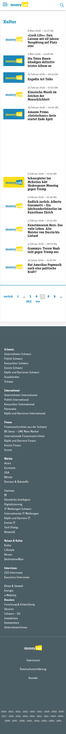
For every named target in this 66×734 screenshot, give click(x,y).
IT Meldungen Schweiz (17, 509)
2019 (54, 712)
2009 (60, 716)
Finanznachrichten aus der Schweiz (25, 427)
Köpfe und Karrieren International (24, 413)
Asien (7, 463)
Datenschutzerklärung (33, 669)
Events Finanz (12, 445)
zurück (8, 296)
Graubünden (11, 377)
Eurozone (9, 468)
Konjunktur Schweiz (16, 363)
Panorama (10, 409)
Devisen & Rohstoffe (16, 482)
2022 (32, 712)
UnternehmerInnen (15, 627)
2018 (61, 712)
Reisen (8, 554)
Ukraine (9, 609)
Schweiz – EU (12, 614)
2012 (39, 716)
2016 (11, 716)
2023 (25, 712)
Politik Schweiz (13, 358)
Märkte (8, 458)
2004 (36, 721)
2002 (51, 721)
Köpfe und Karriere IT (17, 518)
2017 (4, 716)
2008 (7, 721)
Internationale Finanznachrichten (24, 436)
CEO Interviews (13, 573)
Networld (9, 532)
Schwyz (8, 381)
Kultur (8, 545)
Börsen (8, 477)
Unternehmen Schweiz (17, 354)
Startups (9, 490)
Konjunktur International (19, 404)
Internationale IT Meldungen (21, 513)
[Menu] (5, 5)
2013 (32, 716)
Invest (8, 450)
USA (6, 472)
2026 (3, 712)
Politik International (16, 400)
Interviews (10, 568)
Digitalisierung (13, 504)
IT (5, 495)
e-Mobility (10, 595)
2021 (39, 712)
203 (28, 301)
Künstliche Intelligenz (17, 500)
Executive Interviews (16, 577)
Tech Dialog (11, 527)
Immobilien (11, 618)
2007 (14, 721)
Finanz (8, 422)
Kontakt (33, 678)
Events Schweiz (13, 368)
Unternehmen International (20, 395)
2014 (25, 716)
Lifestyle (9, 550)
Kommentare (11, 623)
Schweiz (9, 349)
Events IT (9, 523)
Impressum (33, 660)
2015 (18, 716)
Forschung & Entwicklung (19, 604)
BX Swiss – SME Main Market (21, 431)
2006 (22, 721)
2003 (44, 721)
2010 (53, 716)
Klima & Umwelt (13, 586)
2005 (29, 721)
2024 (18, 712)
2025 (10, 712)
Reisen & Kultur (13, 541)
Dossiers (9, 600)
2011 (46, 716)
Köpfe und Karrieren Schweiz (21, 372)
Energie (8, 590)
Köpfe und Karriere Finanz (20, 441)
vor (38, 301)
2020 (46, 712)
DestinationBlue (13, 559)
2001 (58, 721)
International (12, 390)
